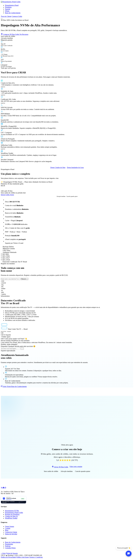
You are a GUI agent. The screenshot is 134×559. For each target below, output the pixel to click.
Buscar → (24, 279)
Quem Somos (9, 526)
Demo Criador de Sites (57, 167)
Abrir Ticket (7, 386)
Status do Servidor (11, 534)
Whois (7, 11)
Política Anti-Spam (22, 557)
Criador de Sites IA (11, 516)
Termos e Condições (36, 557)
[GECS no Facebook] (4, 488)
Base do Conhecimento (12, 13)
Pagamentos (9, 544)
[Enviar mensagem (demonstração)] (22, 348)
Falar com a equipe (76, 466)
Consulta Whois (10, 548)
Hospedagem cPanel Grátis (14, 512)
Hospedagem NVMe (12, 511)
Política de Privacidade (8, 557)
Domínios (8, 7)
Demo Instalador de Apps (75, 167)
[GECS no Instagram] (5, 488)
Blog (6, 530)
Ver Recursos (23, 34)
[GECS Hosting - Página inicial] (10, 2)
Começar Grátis (17, 16)
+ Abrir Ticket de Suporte (9, 553)
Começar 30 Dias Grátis (11, 34)
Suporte (7, 9)
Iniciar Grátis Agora (7, 195)
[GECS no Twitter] (2, 488)
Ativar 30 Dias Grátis (61, 467)
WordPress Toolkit (11, 518)
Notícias (7, 546)
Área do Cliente (6, 16)
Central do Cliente (11, 532)
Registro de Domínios (12, 514)
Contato (7, 528)
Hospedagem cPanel (12, 5)
